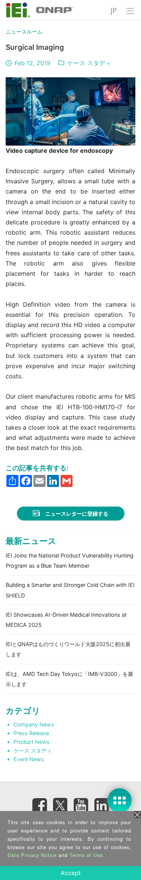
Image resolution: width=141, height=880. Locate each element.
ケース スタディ (89, 63)
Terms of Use (86, 854)
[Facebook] (39, 805)
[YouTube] (80, 805)
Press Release (31, 733)
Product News (32, 742)
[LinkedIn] (101, 805)
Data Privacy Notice (32, 854)
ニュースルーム (24, 31)
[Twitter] (60, 803)
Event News (29, 759)
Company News (34, 724)
